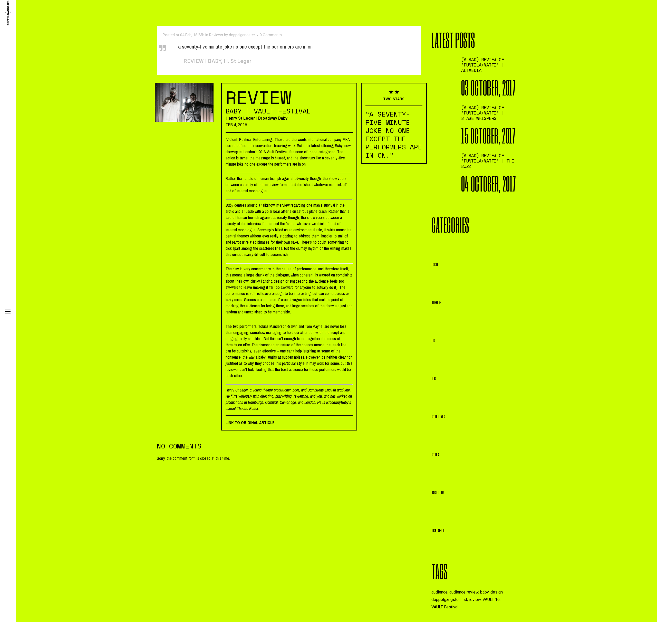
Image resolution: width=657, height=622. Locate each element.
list (464, 599)
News (433, 378)
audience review (463, 592)
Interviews (436, 302)
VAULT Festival (444, 607)
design (496, 592)
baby (484, 592)
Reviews (216, 35)
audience (439, 592)
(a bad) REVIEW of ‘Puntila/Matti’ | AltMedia (482, 64)
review (475, 599)
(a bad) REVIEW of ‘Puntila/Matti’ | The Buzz (487, 160)
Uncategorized (438, 530)
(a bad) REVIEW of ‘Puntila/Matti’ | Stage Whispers (482, 112)
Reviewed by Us (438, 416)
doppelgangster (242, 35)
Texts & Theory (437, 492)
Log (433, 340)
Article (434, 264)
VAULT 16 (491, 599)
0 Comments (271, 35)
